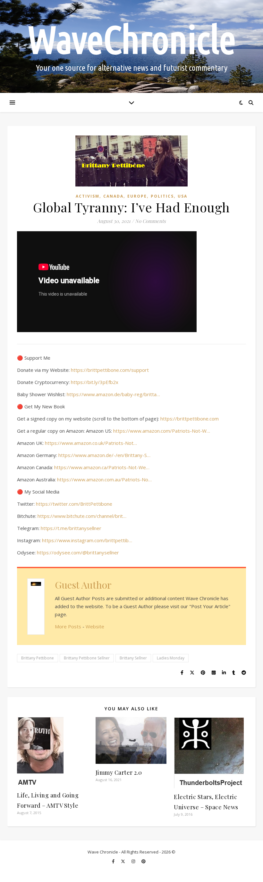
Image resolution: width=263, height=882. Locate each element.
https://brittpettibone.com (189, 418)
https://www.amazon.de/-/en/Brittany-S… (104, 455)
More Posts (68, 626)
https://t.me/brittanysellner (71, 528)
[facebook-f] (113, 861)
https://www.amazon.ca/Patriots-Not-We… (101, 467)
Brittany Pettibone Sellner (87, 658)
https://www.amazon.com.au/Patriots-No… (104, 479)
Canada (113, 196)
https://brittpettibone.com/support (110, 370)
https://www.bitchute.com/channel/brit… (82, 516)
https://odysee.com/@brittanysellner (78, 552)
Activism (87, 196)
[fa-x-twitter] (123, 861)
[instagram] (134, 861)
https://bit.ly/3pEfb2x (94, 382)
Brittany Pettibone (37, 658)
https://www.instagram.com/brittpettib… (87, 540)
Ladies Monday (170, 658)
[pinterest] (143, 861)
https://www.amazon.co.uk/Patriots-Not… (91, 443)
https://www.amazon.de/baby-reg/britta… (113, 394)
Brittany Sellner (133, 658)
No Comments (150, 221)
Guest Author (83, 584)
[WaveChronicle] (131, 46)
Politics (162, 196)
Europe (137, 196)
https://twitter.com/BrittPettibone (74, 504)
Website (95, 626)
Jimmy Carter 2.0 (119, 772)
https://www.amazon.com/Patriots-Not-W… (161, 431)
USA (182, 196)
